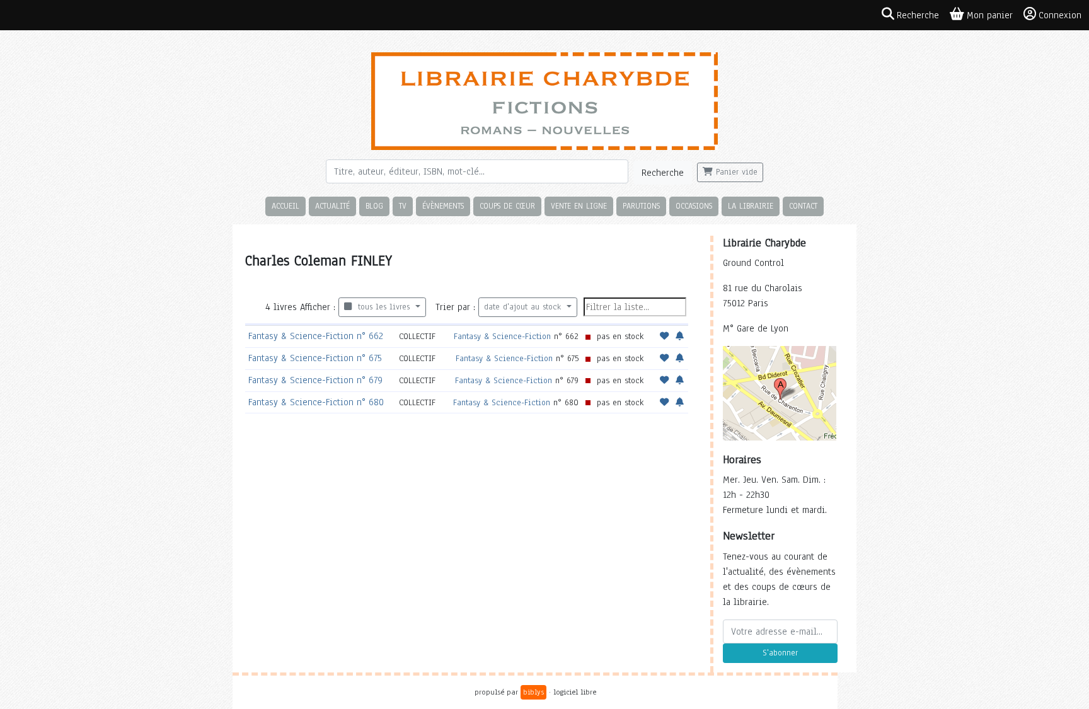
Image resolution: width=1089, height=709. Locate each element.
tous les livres (382, 307)
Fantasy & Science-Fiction (502, 336)
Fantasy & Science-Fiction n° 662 (315, 336)
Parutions (641, 205)
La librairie (750, 205)
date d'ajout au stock (524, 307)
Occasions (694, 205)
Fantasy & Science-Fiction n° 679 (315, 380)
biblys (533, 692)
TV (402, 205)
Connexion (1060, 15)
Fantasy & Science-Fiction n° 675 (315, 358)
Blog (374, 205)
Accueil (285, 205)
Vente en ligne (579, 205)
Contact (803, 205)
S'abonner (780, 653)
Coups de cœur (507, 205)
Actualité (332, 205)
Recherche (663, 172)
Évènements (443, 205)
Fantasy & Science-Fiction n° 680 (316, 402)
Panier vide (735, 172)
